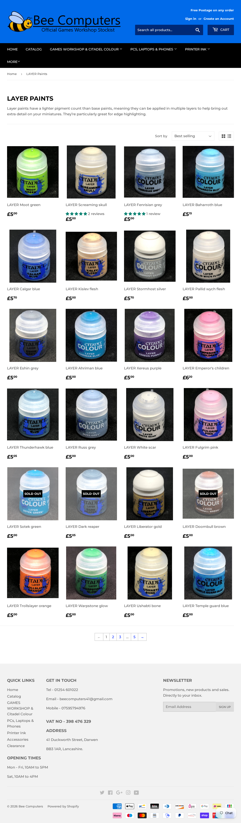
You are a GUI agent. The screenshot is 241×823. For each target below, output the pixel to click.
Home (12, 49)
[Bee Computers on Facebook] (110, 793)
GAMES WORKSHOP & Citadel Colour (85, 49)
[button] (77, 213)
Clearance (16, 746)
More (12, 62)
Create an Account (219, 19)
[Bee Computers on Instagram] (128, 793)
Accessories (17, 739)
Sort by (161, 136)
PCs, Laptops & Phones (152, 49)
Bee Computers (31, 806)
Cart (224, 30)
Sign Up (225, 707)
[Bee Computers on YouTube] (136, 793)
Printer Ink (196, 49)
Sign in (190, 19)
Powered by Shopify (63, 806)
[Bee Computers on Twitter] (102, 793)
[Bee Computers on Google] (119, 793)
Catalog (34, 49)
